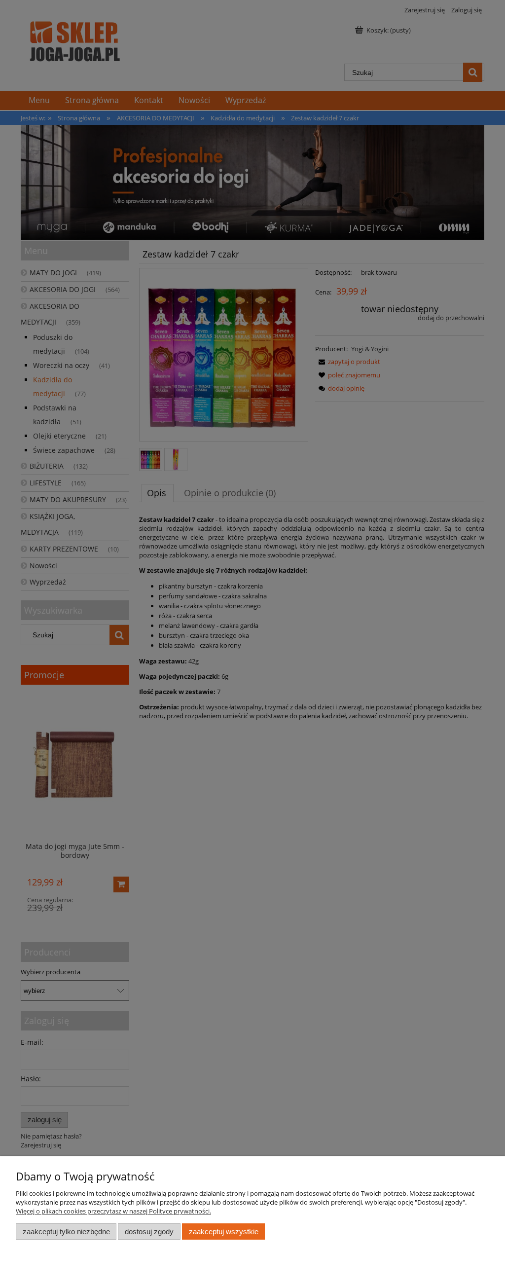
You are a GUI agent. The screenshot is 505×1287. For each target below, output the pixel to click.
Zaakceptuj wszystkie (223, 1231)
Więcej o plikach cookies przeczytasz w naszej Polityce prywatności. (113, 1211)
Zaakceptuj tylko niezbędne (66, 1231)
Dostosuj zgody (149, 1231)
